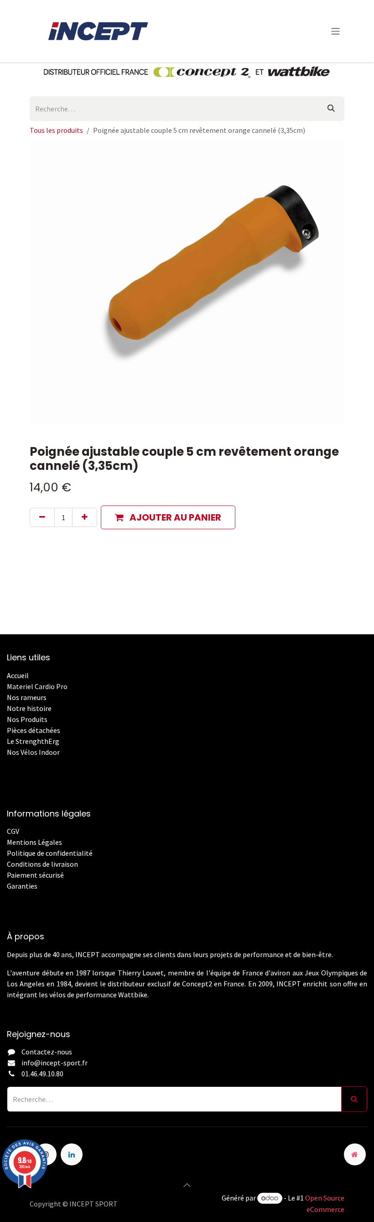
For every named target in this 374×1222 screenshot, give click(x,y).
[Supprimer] (42, 517)
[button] (168, 517)
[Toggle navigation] (335, 31)
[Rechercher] (331, 108)
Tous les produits (56, 130)
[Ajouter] (84, 517)
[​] (7, 896)
